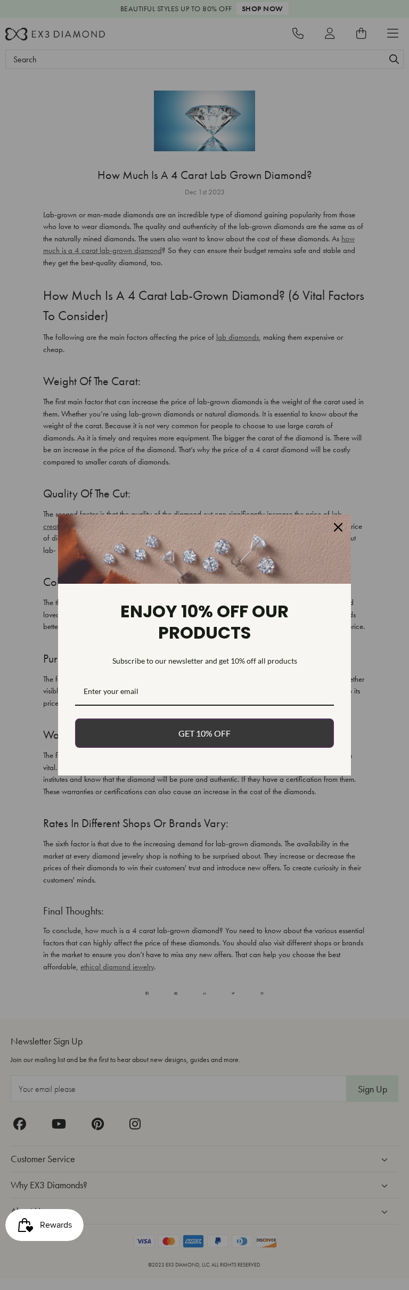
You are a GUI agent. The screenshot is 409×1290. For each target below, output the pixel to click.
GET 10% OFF (204, 733)
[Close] (338, 527)
